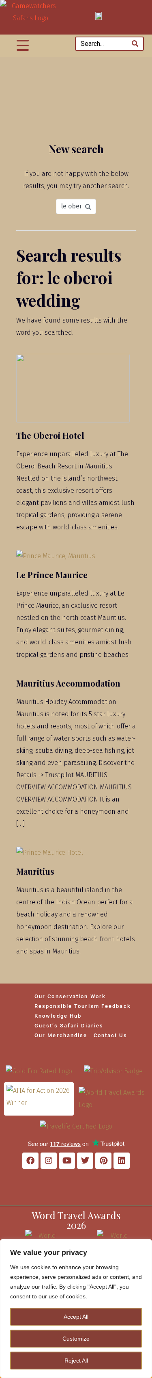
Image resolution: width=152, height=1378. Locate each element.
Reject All (76, 1360)
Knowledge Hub (57, 1016)
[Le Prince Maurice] (55, 555)
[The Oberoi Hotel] (73, 388)
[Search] (135, 43)
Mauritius (35, 871)
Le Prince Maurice (52, 574)
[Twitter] (85, 1161)
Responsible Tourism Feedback (82, 1006)
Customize (76, 1338)
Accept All (76, 1316)
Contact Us (111, 1035)
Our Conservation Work (70, 996)
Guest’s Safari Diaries (68, 1026)
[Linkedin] (121, 1161)
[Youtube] (67, 1161)
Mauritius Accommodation (68, 683)
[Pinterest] (103, 1161)
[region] (76, 1308)
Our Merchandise (61, 1035)
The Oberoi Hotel (50, 435)
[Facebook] (30, 1161)
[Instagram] (49, 1161)
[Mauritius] (49, 852)
